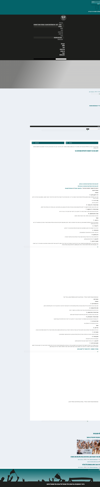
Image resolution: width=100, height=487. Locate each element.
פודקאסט (60, 32)
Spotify (79, 188)
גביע (46, 25)
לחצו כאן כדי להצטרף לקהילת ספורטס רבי (86, 151)
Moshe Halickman (93, 105)
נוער (62, 30)
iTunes (75, 188)
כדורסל (61, 23)
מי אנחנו (61, 34)
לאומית (36, 25)
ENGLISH (60, 39)
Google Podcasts (69, 188)
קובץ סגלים (60, 25)
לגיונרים (49, 25)
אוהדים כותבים (58, 37)
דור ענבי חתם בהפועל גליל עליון (91, 464)
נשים (39, 25)
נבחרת (42, 25)
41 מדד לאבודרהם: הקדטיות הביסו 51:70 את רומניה (85, 457)
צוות (62, 36)
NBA (61, 28)
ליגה (57, 25)
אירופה (53, 25)
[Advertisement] (93, 117)
